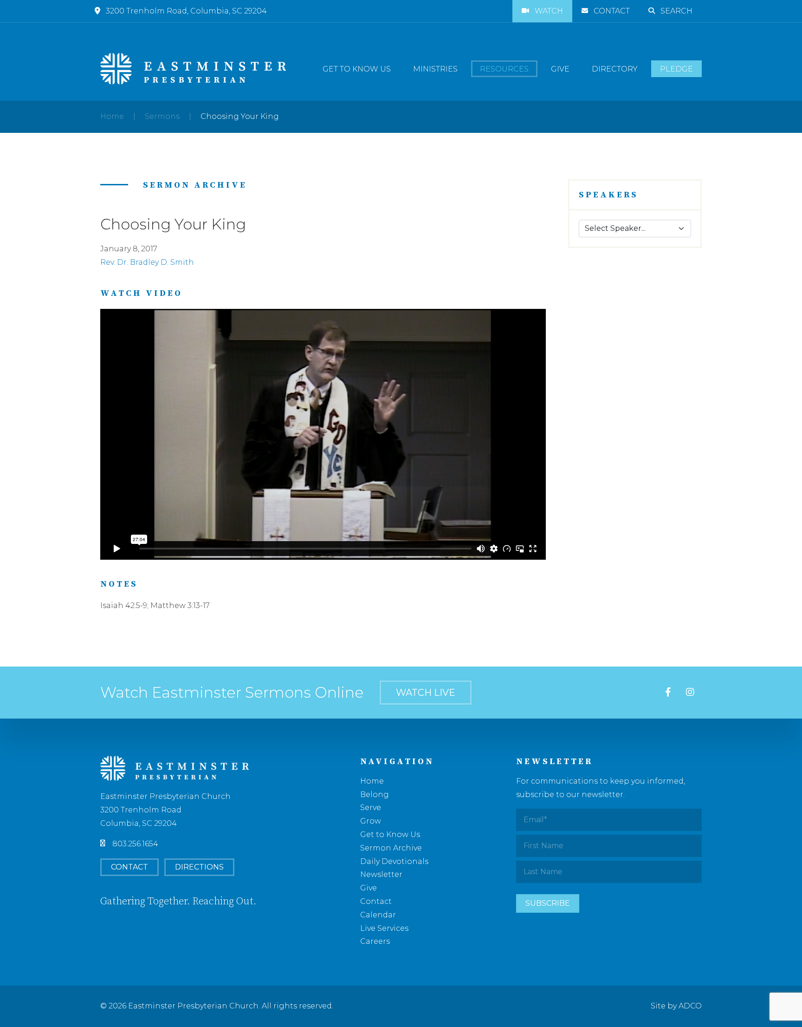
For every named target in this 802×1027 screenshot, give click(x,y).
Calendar (378, 914)
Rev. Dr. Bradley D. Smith (147, 262)
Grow (370, 821)
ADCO (690, 1005)
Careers (375, 941)
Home (112, 116)
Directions (199, 867)
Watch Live (425, 692)
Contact (612, 11)
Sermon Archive (391, 848)
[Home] (193, 69)
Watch (549, 11)
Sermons (162, 116)
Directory (615, 69)
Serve (370, 807)
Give (560, 69)
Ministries (435, 69)
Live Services (384, 928)
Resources (504, 69)
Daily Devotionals (394, 861)
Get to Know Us (357, 69)
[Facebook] (668, 692)
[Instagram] (690, 692)
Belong (374, 794)
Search (676, 11)
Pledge (676, 69)
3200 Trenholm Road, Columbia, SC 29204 (186, 11)
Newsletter (381, 874)
